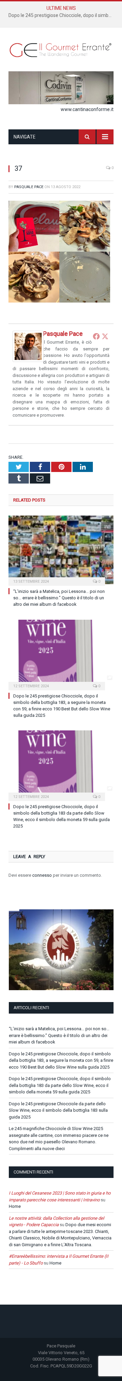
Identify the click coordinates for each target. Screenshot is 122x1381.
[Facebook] (96, 336)
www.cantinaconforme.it (87, 109)
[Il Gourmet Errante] (61, 49)
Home (15, 1206)
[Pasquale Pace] (28, 360)
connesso (42, 875)
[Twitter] (105, 336)
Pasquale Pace (28, 187)
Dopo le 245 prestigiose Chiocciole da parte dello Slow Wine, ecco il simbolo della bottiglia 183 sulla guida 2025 (58, 1110)
